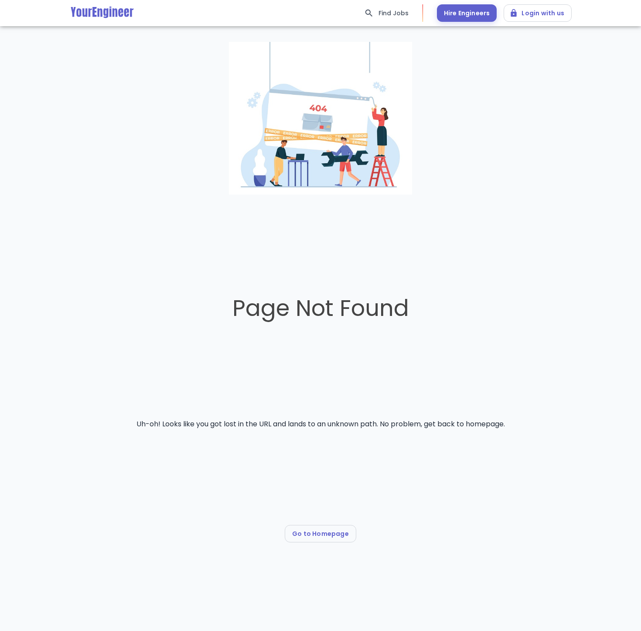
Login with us (543, 13)
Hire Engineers (467, 13)
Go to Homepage (320, 533)
